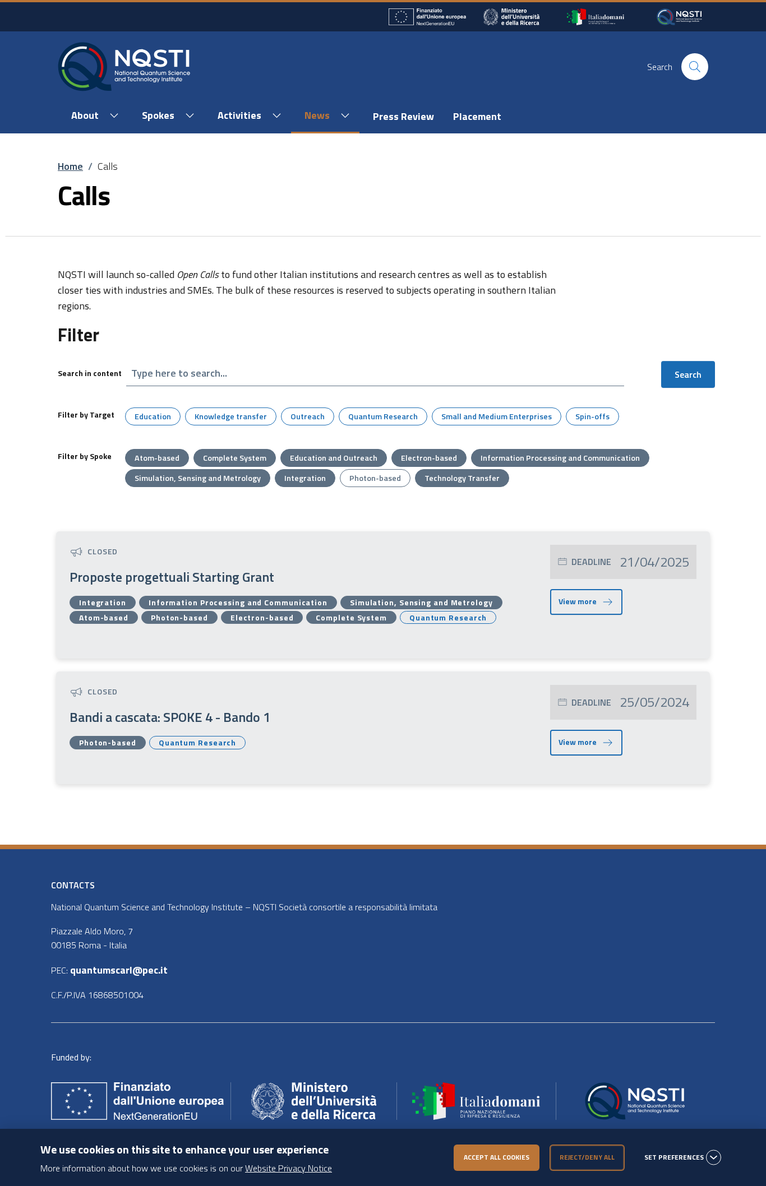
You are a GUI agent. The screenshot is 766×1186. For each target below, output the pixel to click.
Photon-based (375, 478)
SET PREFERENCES (674, 1157)
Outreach (307, 416)
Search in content (90, 373)
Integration (305, 478)
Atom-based (157, 458)
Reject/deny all (587, 1157)
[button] (93, 116)
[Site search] (694, 66)
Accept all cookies (496, 1157)
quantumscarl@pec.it (119, 969)
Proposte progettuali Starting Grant (172, 577)
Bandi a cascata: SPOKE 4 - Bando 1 (170, 717)
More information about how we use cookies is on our (186, 1168)
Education (153, 416)
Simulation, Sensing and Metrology (198, 478)
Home (70, 166)
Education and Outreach (333, 458)
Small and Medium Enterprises (496, 416)
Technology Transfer (462, 478)
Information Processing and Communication (560, 458)
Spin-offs (592, 416)
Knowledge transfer (231, 416)
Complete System (234, 458)
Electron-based (429, 458)
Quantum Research (383, 416)
